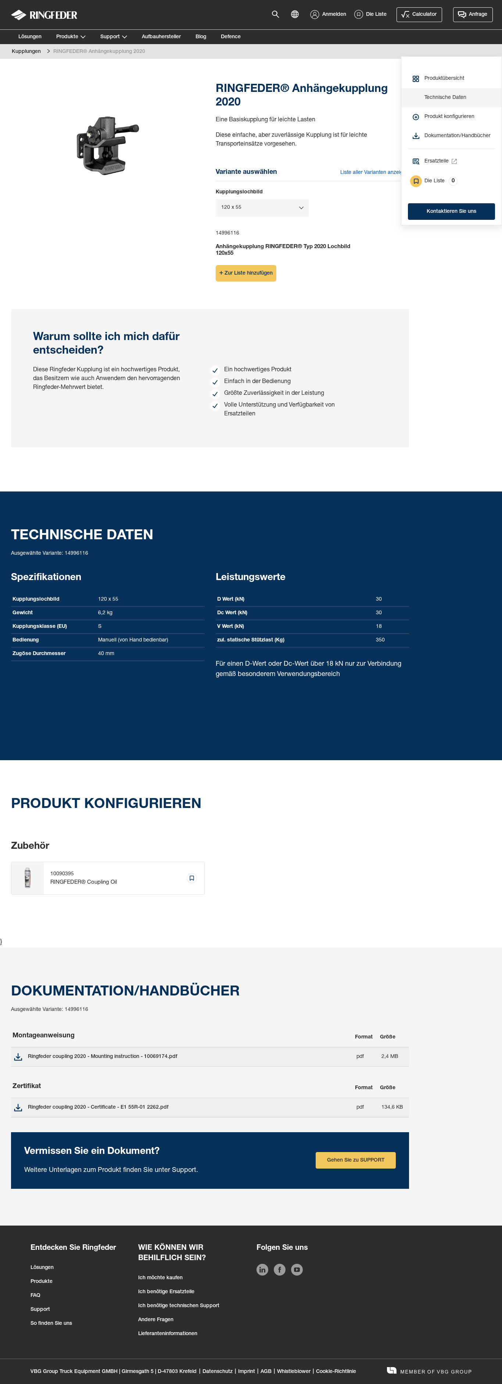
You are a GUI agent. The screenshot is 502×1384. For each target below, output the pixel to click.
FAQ (35, 1295)
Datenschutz (217, 1371)
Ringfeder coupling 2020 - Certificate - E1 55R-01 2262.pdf (98, 1107)
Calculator (424, 14)
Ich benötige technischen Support (178, 1306)
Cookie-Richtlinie (336, 1371)
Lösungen (30, 37)
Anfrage (478, 14)
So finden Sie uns (51, 1323)
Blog (201, 37)
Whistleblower (294, 1371)
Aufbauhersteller (161, 37)
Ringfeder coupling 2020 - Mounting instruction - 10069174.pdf (102, 1056)
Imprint (246, 1371)
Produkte (67, 37)
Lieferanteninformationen (167, 1334)
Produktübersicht (444, 78)
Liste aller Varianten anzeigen (374, 172)
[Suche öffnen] (278, 14)
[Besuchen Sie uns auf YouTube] (297, 1271)
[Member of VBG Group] (429, 1371)
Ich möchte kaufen (160, 1278)
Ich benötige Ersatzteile (166, 1292)
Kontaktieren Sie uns (451, 211)
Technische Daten (445, 97)
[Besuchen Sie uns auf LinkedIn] (262, 1271)
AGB (266, 1371)
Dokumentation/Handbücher (457, 136)
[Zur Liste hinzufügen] (192, 878)
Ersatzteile (436, 161)
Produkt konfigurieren (449, 116)
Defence (231, 37)
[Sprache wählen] (297, 14)
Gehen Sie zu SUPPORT (355, 1160)
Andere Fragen (155, 1320)
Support (110, 37)
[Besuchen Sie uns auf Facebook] (280, 1271)
